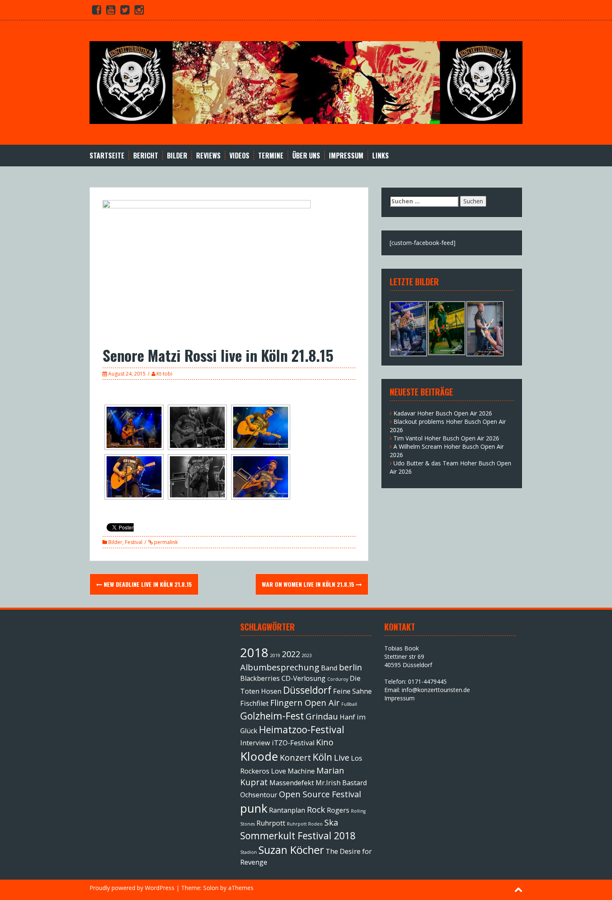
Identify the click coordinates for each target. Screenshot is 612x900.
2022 (291, 654)
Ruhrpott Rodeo (305, 824)
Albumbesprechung (279, 667)
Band (329, 668)
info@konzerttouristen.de (436, 690)
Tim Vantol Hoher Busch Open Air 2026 (446, 438)
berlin (350, 667)
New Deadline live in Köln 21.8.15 (147, 584)
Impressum (346, 156)
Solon (211, 888)
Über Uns (306, 156)
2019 (275, 655)
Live (341, 757)
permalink (165, 542)
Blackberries (260, 678)
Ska (331, 822)
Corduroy (337, 679)
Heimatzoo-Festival (301, 729)
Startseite (107, 156)
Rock (316, 809)
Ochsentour (258, 794)
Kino (324, 742)
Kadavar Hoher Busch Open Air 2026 (442, 413)
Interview (255, 742)
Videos (239, 156)
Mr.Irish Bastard (341, 782)
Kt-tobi (164, 373)
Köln (322, 757)
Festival (133, 542)
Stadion (248, 852)
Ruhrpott (270, 823)
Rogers (338, 810)
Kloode (259, 756)
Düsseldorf (307, 690)
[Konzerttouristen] (306, 82)
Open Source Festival (320, 794)
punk (253, 808)
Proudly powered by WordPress (132, 888)
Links (380, 156)
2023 (307, 655)
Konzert (295, 757)
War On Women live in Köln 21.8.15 (309, 584)
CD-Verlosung (303, 678)
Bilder (177, 156)
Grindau (322, 716)
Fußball (349, 704)
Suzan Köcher (291, 850)
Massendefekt (291, 782)
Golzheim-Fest (272, 715)
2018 (254, 652)
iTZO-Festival (293, 742)
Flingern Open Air (305, 702)
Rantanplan (287, 810)
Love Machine (293, 771)
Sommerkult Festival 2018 (298, 835)
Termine (271, 156)
